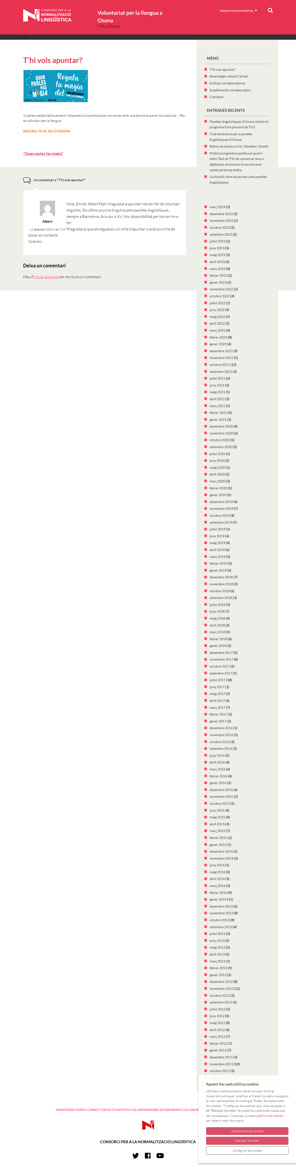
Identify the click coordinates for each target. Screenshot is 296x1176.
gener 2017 (218, 721)
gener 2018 (218, 645)
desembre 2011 (221, 1057)
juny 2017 (217, 687)
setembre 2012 (221, 1002)
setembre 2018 (221, 597)
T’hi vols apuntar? (223, 69)
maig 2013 (217, 947)
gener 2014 (218, 899)
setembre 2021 (221, 371)
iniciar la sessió (46, 276)
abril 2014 (217, 879)
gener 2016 (218, 783)
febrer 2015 (218, 838)
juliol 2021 (217, 378)
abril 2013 (217, 954)
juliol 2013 (217, 933)
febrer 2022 (218, 337)
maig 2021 (217, 392)
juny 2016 (217, 755)
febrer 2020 (218, 488)
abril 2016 (217, 762)
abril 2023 (217, 262)
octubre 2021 (220, 364)
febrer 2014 (218, 892)
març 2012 (217, 1036)
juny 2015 (217, 810)
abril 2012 (217, 1030)
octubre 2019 (220, 515)
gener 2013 (218, 975)
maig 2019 (217, 543)
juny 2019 (217, 536)
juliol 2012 (217, 1009)
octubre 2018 (220, 591)
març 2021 (217, 406)
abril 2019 (217, 550)
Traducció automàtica (236, 10)
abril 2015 (217, 824)
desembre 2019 (221, 502)
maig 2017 (217, 693)
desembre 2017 (221, 652)
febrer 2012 (218, 1043)
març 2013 (217, 961)
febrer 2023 (218, 275)
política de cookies (270, 1116)
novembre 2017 (221, 659)
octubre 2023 (220, 227)
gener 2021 (218, 419)
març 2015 (217, 831)
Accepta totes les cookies (247, 1131)
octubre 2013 (220, 920)
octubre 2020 (220, 440)
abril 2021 (217, 399)
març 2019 (217, 556)
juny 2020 (217, 460)
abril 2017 (217, 700)
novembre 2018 (221, 584)
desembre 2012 (221, 981)
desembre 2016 (221, 728)
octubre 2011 (220, 1071)
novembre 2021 (221, 357)
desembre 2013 (221, 906)
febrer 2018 (218, 639)
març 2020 (217, 481)
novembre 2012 (221, 988)
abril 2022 (217, 323)
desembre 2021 (221, 351)
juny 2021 (217, 385)
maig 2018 (217, 618)
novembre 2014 (221, 858)
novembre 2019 (221, 508)
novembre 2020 (221, 433)
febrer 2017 (218, 714)
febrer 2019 (218, 563)
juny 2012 (217, 1016)
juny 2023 (217, 248)
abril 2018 (217, 625)
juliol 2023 (217, 241)
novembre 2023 (221, 220)
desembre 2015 (221, 790)
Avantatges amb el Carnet (229, 76)
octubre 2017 (220, 666)
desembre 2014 (221, 851)
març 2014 (217, 885)
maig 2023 (217, 255)
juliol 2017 (217, 680)
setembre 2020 (221, 447)
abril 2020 (217, 474)
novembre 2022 (221, 289)
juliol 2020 (217, 454)
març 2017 (217, 707)
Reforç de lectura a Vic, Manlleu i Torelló (239, 146)
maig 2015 (217, 817)
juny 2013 (217, 940)
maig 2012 (217, 1023)
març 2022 (217, 330)
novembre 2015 (221, 796)
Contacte (216, 97)
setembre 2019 (221, 522)
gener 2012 (218, 1050)
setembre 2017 (221, 673)
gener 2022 (218, 344)
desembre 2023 (221, 214)
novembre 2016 (221, 735)
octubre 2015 (220, 803)
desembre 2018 (221, 577)
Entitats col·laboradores (227, 83)
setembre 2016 (221, 748)
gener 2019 (218, 570)
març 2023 (217, 268)
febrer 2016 (218, 776)
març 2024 (217, 207)
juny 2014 (217, 865)
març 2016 (217, 769)
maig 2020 (217, 467)
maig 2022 (217, 316)
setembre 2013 (221, 927)
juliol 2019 (217, 529)
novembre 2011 (221, 1064)
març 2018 (217, 632)
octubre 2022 (220, 296)
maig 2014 (217, 872)
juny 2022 (217, 310)
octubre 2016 (220, 742)
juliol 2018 (217, 604)
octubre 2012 (220, 995)
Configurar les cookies (247, 1150)
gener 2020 (218, 495)
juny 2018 (217, 611)
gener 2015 (218, 844)
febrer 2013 (218, 968)
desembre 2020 (221, 426)
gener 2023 (218, 282)
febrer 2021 (218, 412)
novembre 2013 (221, 913)
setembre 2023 (221, 234)
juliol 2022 (217, 303)
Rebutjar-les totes (247, 1140)
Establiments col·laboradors (230, 90)
